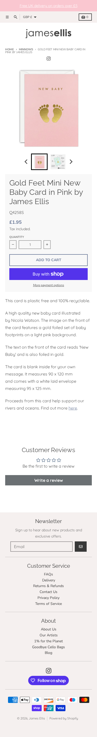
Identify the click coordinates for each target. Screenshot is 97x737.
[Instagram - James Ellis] (48, 58)
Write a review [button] (48, 480)
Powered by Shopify (63, 718)
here (73, 408)
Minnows (26, 49)
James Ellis (37, 718)
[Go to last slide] (26, 162)
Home (9, 49)
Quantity (16, 237)
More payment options (48, 285)
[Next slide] (70, 162)
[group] (39, 162)
